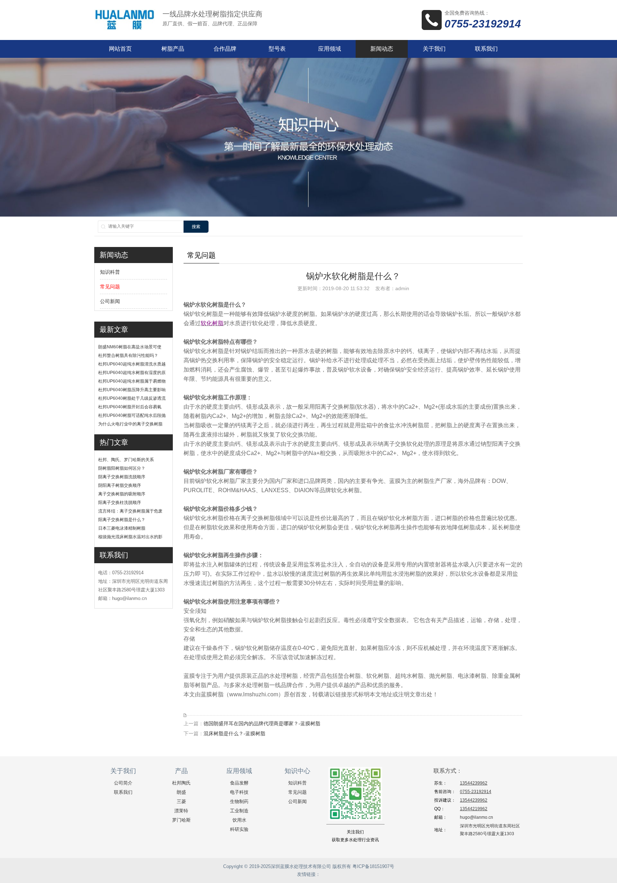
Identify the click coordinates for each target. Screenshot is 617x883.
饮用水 (239, 820)
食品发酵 (239, 783)
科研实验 (239, 829)
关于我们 (434, 49)
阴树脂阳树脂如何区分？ (121, 468)
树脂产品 (172, 49)
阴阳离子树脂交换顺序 (119, 485)
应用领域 (329, 49)
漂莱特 (181, 810)
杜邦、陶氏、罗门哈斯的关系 (126, 459)
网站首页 (120, 49)
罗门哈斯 (181, 820)
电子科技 (239, 792)
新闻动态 (381, 49)
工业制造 (239, 810)
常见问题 (110, 286)
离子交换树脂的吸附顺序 (121, 493)
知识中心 (297, 770)
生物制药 (239, 801)
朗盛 (181, 792)
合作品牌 (225, 49)
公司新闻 (110, 301)
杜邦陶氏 (181, 783)
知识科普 (110, 272)
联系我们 (486, 49)
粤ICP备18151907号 (373, 866)
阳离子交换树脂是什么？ (121, 519)
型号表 (277, 49)
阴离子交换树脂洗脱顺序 (121, 476)
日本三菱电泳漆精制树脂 (121, 528)
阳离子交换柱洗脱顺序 (119, 502)
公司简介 (123, 783)
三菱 (181, 801)
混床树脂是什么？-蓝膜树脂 (234, 733)
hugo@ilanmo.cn (476, 817)
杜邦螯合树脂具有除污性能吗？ (128, 355)
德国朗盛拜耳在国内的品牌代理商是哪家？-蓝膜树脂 (262, 723)
